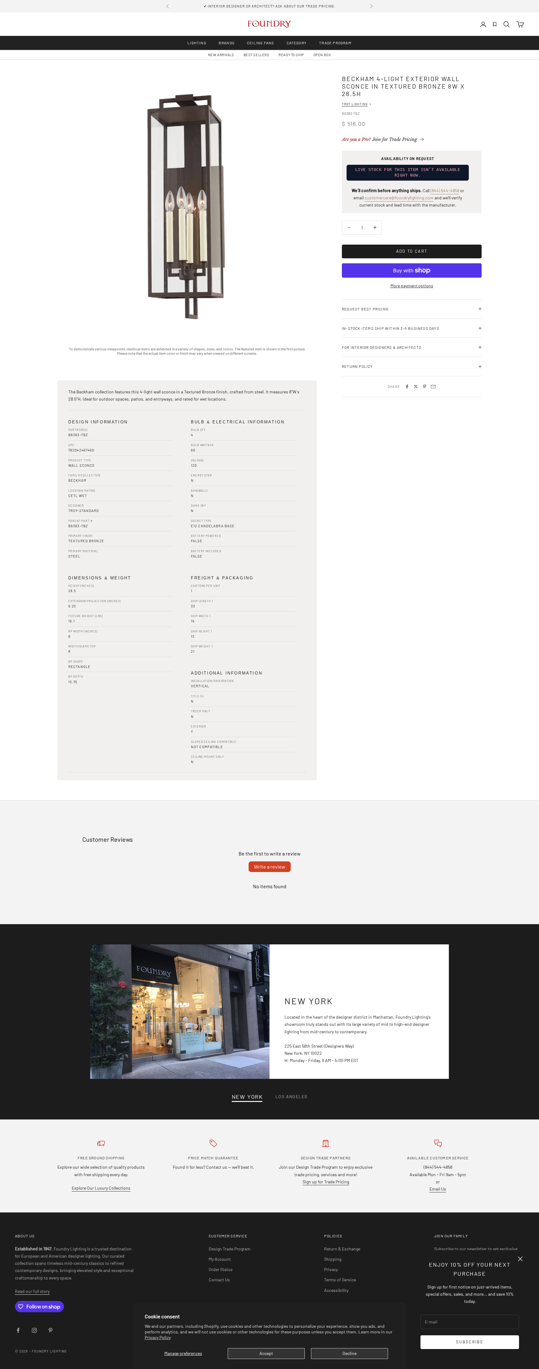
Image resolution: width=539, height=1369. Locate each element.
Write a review (269, 867)
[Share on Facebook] (407, 386)
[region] (187, 204)
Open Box (322, 55)
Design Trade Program (229, 1248)
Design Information (98, 422)
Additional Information (226, 673)
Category (297, 43)
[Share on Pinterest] (424, 386)
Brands (227, 43)
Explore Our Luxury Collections (101, 1188)
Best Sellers (257, 55)
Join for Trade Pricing (379, 139)
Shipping (332, 1259)
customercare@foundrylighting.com (399, 197)
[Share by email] (433, 386)
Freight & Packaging (222, 578)
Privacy (331, 1269)
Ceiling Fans (260, 43)
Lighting (196, 43)
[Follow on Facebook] (18, 1330)
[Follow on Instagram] (34, 1330)
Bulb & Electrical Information (237, 422)
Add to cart (412, 251)
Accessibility (336, 1290)
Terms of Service (340, 1279)
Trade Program (335, 43)
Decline (349, 1353)
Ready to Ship (291, 55)
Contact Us (219, 1279)
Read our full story (32, 1291)
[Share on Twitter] (415, 386)
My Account (220, 1259)
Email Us (438, 1188)
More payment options (412, 285)
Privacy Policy (158, 1337)
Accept (266, 1353)
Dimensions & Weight (99, 578)
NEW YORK (247, 1096)
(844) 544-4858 (444, 190)
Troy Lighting (355, 104)
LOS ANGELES (291, 1096)
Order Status (221, 1269)
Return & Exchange (342, 1248)
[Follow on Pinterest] (50, 1330)
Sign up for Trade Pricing (326, 1181)
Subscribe (469, 1341)
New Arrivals (221, 55)
